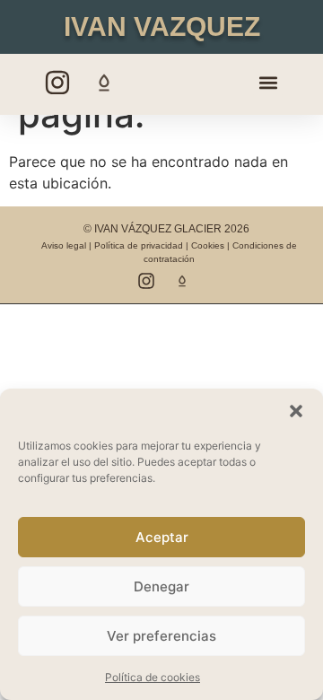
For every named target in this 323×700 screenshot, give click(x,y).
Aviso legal (63, 245)
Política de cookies (152, 677)
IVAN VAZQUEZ (162, 26)
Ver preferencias (161, 635)
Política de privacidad (138, 245)
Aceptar (161, 537)
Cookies (207, 245)
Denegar (161, 586)
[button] (296, 411)
